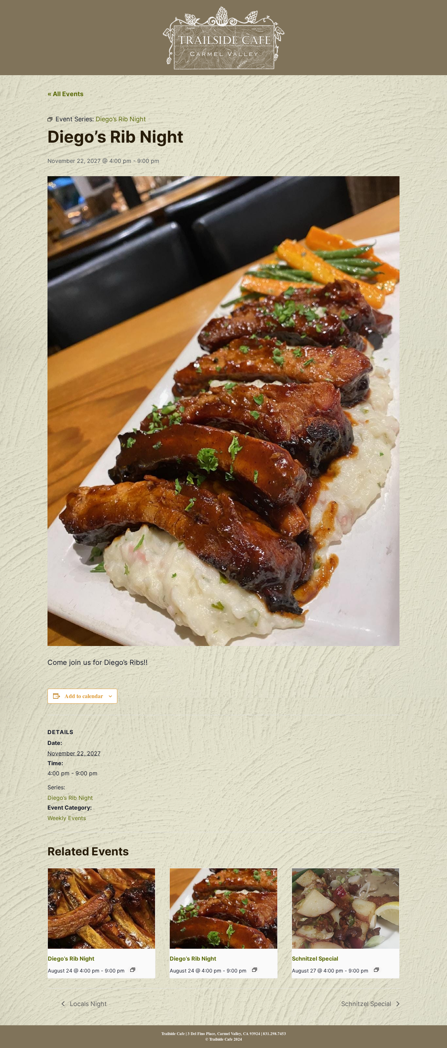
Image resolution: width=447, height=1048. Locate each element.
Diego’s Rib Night (70, 797)
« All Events (65, 94)
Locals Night (87, 1003)
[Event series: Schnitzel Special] (376, 970)
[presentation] (101, 908)
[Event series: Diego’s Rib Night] (132, 970)
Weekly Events (66, 817)
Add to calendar (84, 696)
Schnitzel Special (315, 958)
